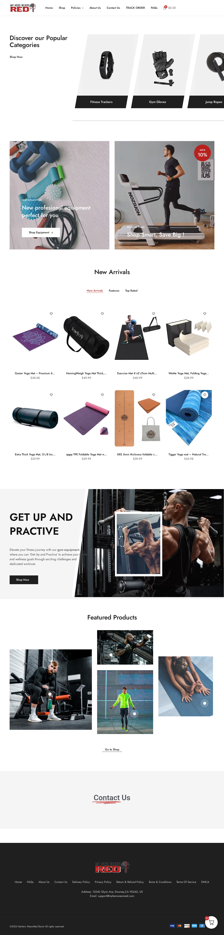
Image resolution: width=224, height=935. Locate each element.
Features (114, 291)
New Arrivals (95, 291)
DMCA (205, 882)
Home (49, 8)
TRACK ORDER (135, 8)
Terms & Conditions (160, 882)
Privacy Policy (103, 882)
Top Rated (131, 291)
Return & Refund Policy (130, 882)
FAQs (154, 8)
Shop (62, 8)
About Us (95, 8)
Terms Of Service (186, 882)
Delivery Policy (81, 882)
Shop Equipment (39, 232)
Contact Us (113, 8)
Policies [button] (75, 8)
